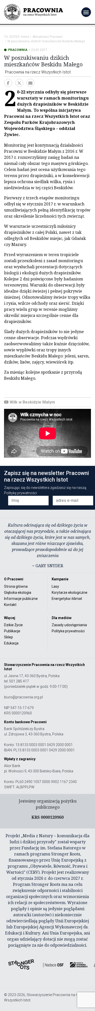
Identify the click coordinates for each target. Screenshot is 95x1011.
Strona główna (16, 586)
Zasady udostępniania (69, 625)
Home (25, 37)
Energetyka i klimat (67, 599)
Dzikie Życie (13, 625)
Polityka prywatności (68, 631)
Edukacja (11, 643)
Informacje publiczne (21, 599)
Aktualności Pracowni (47, 37)
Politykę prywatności (20, 493)
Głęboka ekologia (17, 592)
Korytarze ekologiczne (69, 592)
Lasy (55, 586)
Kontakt (10, 605)
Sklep (8, 637)
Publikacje (12, 631)
